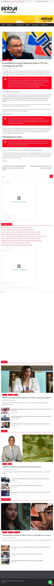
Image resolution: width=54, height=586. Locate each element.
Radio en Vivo (44, 24)
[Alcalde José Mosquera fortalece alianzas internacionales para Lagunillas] (5, 562)
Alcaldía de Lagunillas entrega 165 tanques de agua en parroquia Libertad (16, 245)
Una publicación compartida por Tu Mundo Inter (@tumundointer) (19, 287)
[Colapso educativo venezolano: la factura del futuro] (27, 448)
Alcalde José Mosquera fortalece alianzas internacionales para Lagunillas (27, 560)
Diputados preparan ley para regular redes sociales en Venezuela (40, 167)
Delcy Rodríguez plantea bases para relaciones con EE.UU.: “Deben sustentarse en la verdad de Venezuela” (31, 410)
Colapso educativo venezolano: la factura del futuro (21, 467)
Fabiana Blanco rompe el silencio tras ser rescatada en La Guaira (26, 535)
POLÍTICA (15, 394)
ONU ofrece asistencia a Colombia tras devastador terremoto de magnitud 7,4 (18, 229)
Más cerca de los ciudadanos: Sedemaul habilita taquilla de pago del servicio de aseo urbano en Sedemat (23, 236)
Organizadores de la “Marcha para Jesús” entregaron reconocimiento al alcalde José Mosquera (21, 240)
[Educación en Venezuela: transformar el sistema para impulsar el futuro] (5, 486)
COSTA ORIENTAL (20, 24)
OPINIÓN (28, 24)
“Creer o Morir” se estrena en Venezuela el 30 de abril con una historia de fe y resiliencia (30, 547)
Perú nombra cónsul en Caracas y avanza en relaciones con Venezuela (16, 227)
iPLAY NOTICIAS (12, 581)
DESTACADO (9, 24)
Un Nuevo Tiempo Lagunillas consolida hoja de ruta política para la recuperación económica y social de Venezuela (31, 417)
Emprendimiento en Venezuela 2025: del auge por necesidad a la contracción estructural (30, 492)
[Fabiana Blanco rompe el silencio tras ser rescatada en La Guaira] (27, 516)
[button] (13, 25)
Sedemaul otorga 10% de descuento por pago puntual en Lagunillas (15, 242)
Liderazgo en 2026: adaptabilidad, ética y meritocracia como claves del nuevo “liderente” (30, 478)
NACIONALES (10, 394)
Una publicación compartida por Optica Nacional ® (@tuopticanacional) (19, 218)
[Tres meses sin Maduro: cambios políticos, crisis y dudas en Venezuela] (5, 555)
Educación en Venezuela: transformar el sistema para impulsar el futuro (27, 485)
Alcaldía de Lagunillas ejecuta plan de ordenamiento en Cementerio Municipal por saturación (20, 2)
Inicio (3, 24)
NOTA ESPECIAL (35, 24)
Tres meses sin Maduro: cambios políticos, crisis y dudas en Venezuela (26, 554)
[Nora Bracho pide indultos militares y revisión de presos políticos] (27, 379)
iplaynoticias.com (14, 68)
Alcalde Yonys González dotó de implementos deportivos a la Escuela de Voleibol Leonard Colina (14, 168)
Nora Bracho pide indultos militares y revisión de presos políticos (26, 398)
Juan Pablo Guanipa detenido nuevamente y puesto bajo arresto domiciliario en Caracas (30, 423)
